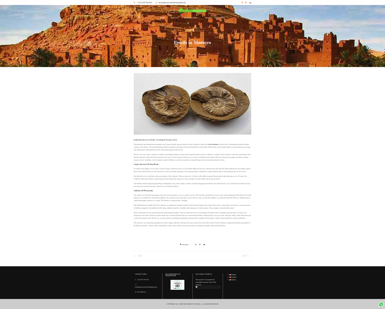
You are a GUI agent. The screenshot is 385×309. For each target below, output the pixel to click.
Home (162, 18)
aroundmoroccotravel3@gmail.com (146, 287)
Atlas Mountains (213, 144)
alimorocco (192, 48)
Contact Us (220, 18)
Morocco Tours (190, 18)
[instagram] (245, 2)
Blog (207, 18)
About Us (174, 18)
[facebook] (242, 2)
